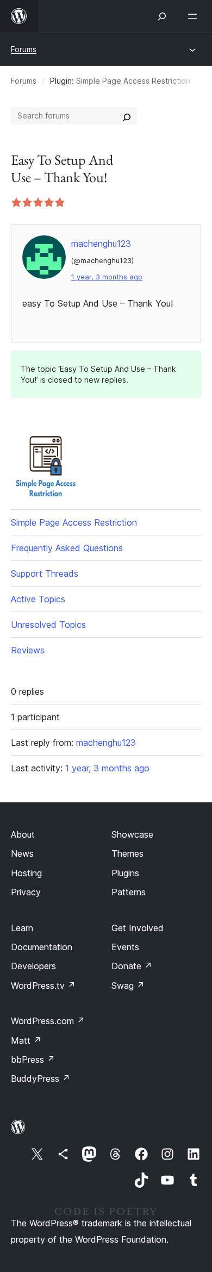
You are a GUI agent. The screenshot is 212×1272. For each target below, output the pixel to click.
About (23, 834)
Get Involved (137, 927)
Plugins (125, 873)
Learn (22, 927)
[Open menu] (194, 16)
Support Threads (44, 573)
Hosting (26, 873)
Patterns (128, 892)
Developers (33, 966)
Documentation (41, 946)
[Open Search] (162, 16)
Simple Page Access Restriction (133, 80)
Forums (23, 49)
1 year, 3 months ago (106, 277)
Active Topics (38, 599)
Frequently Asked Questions (67, 548)
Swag (128, 985)
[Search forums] (126, 115)
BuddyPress (40, 1078)
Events (125, 946)
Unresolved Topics (48, 624)
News (22, 853)
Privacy (26, 892)
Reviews (28, 650)
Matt (26, 1040)
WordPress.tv (43, 985)
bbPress (33, 1059)
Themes (127, 853)
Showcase (132, 834)
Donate (131, 966)
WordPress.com (48, 1020)
